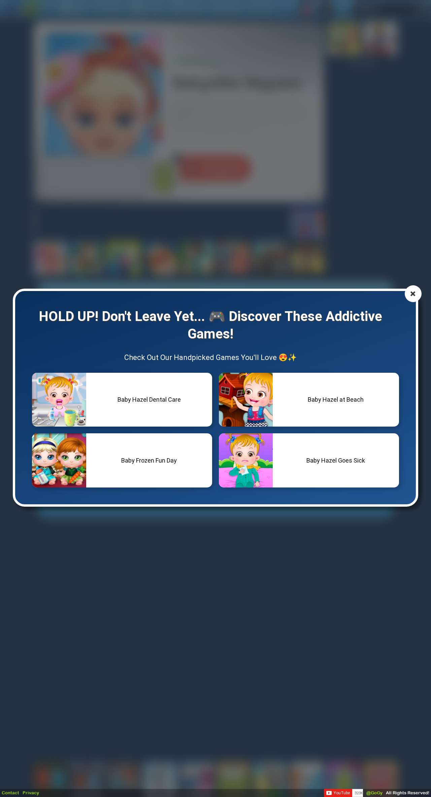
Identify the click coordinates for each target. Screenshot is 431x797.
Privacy (31, 792)
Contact (10, 792)
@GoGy (374, 792)
